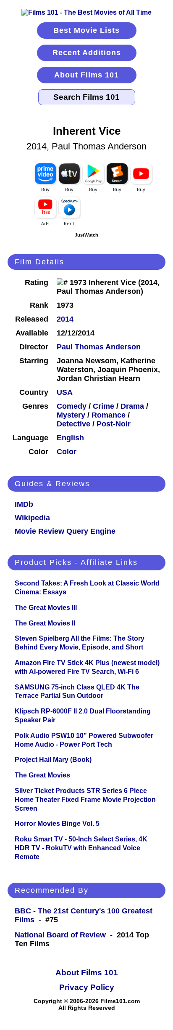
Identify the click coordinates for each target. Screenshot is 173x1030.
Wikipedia (32, 518)
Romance (109, 415)
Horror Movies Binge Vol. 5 (57, 823)
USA (65, 392)
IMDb (24, 504)
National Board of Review (60, 935)
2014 (65, 319)
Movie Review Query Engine (65, 531)
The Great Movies (42, 775)
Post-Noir (114, 424)
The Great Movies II (45, 623)
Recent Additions (86, 52)
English (70, 438)
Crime (103, 406)
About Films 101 (86, 75)
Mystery (71, 415)
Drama (132, 406)
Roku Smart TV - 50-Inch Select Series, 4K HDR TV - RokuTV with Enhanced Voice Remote (81, 848)
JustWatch (86, 234)
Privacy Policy (86, 987)
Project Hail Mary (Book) (53, 759)
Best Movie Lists (86, 30)
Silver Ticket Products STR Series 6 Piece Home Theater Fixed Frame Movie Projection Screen (85, 799)
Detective (73, 424)
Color (66, 451)
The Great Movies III (46, 607)
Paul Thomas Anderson (99, 347)
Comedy (71, 406)
